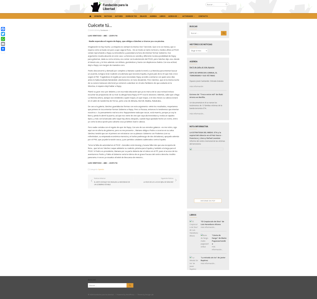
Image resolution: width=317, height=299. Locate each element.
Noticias (108, 16)
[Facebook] (2, 29)
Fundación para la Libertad (115, 7)
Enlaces (143, 16)
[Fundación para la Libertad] (90, 16)
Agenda (153, 16)
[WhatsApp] (2, 38)
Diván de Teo (131, 16)
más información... (197, 113)
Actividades (187, 16)
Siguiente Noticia (158, 180)
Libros (162, 16)
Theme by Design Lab (145, 294)
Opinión (97, 16)
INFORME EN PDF (207, 201)
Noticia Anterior (112, 181)
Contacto (203, 16)
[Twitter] (2, 33)
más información (196, 86)
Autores (119, 16)
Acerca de (172, 16)
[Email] (2, 43)
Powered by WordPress (125, 294)
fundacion (104, 30)
